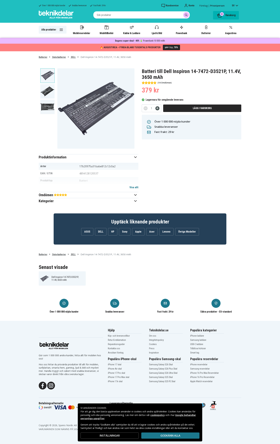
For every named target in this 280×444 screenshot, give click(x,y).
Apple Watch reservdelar (201, 381)
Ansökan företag (115, 352)
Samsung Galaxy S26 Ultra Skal (163, 373)
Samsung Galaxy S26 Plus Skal (163, 368)
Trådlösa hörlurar (198, 348)
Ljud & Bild (157, 33)
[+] (157, 108)
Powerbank (181, 33)
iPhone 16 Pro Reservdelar (202, 377)
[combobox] (141, 14)
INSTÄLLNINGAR (110, 435)
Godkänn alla (170, 435)
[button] (88, 157)
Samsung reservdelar (200, 368)
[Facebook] (43, 385)
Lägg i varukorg (202, 108)
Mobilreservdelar (81, 33)
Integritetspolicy (156, 340)
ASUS (87, 231)
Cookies (153, 344)
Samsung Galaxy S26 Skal (161, 364)
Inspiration (154, 352)
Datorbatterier (59, 57)
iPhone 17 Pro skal (116, 373)
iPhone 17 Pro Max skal (118, 377)
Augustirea (230, 33)
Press (151, 348)
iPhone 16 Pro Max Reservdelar (204, 373)
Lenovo (166, 231)
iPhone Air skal (115, 368)
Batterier (206, 33)
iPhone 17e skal (115, 381)
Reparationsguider (116, 344)
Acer (152, 231)
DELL (73, 57)
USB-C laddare (196, 344)
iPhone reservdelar (198, 364)
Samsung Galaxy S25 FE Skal (162, 381)
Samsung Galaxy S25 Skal (161, 377)
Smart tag (194, 352)
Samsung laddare (198, 340)
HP (112, 231)
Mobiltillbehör (106, 33)
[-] (146, 108)
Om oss (152, 335)
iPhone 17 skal (114, 364)
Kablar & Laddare (131, 33)
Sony (124, 231)
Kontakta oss (114, 348)
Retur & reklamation (117, 340)
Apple (138, 231)
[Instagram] (51, 385)
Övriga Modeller (187, 231)
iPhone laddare (197, 335)
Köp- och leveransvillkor (119, 335)
